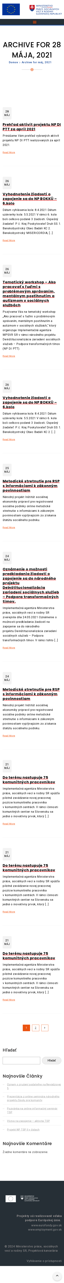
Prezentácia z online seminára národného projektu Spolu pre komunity (33, 1098)
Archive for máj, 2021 (37, 62)
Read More (9, 152)
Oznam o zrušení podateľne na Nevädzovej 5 (34, 1086)
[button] (35, 22)
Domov (13, 62)
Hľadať (10, 1050)
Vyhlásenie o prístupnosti (44, 1261)
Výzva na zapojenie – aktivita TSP (28, 1121)
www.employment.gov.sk (45, 1229)
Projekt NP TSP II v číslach (23, 1129)
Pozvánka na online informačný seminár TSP (32, 1110)
